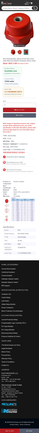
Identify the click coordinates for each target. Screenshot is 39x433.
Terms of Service (25, 424)
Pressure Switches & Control (11, 336)
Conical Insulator (7, 275)
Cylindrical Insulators (8, 272)
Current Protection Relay (10, 319)
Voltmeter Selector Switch (10, 279)
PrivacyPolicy (6, 355)
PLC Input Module (7, 326)
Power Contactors (7, 307)
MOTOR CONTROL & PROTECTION (15, 290)
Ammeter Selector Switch (10, 282)
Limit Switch (5, 301)
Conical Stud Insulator (9, 269)
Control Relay (6, 297)
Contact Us (5, 365)
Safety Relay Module (8, 304)
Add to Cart (10, 431)
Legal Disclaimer (7, 348)
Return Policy (6, 352)
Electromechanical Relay (10, 333)
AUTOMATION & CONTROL (12, 315)
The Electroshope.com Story (11, 345)
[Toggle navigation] (2, 2)
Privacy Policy (14, 424)
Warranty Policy (7, 358)
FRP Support (6, 285)
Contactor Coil (6, 294)
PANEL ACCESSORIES (10, 265)
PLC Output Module (8, 330)
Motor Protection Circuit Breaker (12, 311)
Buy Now (29, 431)
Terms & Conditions (8, 362)
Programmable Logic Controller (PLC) (14, 323)
